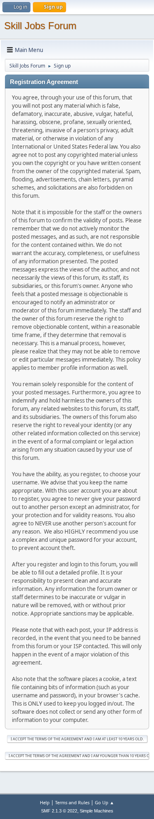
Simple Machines (96, 810)
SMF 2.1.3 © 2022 (59, 810)
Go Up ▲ (104, 802)
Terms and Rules (72, 802)
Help (45, 802)
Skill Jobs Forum (40, 25)
